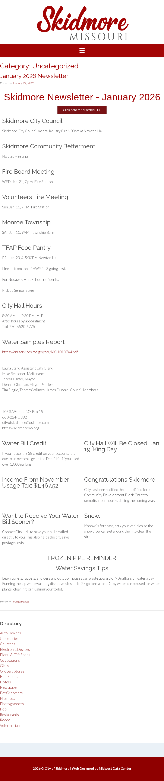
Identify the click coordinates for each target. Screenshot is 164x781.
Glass (4, 665)
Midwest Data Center (115, 768)
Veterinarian (10, 725)
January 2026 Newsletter (34, 75)
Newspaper (9, 687)
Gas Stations (10, 660)
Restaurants (9, 714)
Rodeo (5, 720)
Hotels (5, 682)
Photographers (12, 704)
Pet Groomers (11, 693)
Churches (7, 644)
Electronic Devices (15, 649)
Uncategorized (20, 601)
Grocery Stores (12, 671)
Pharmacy (7, 698)
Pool (4, 709)
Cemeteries (9, 638)
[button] (82, 50)
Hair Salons (9, 676)
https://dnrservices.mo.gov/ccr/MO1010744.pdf (40, 352)
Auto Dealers (10, 633)
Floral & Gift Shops (15, 655)
